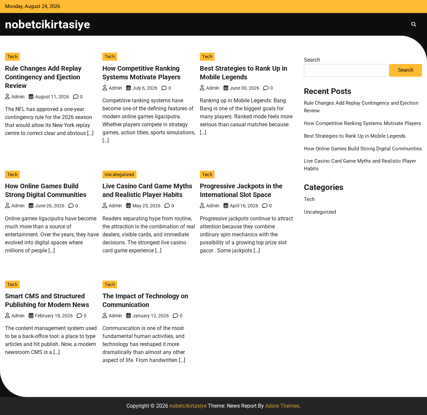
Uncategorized (119, 174)
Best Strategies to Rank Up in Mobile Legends (355, 136)
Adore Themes (282, 406)
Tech (12, 56)
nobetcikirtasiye (47, 24)
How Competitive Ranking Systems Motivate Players (362, 123)
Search (312, 60)
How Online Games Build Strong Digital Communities (363, 149)
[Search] (414, 24)
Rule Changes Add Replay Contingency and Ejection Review (43, 77)
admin (18, 96)
